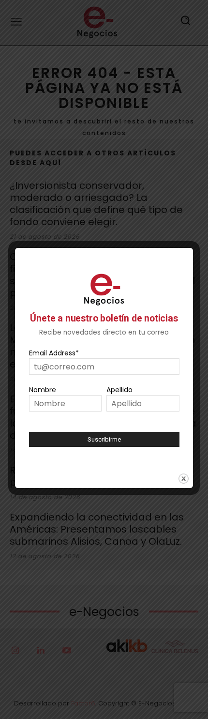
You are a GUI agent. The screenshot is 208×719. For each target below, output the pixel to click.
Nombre (42, 390)
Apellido (119, 390)
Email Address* (54, 353)
